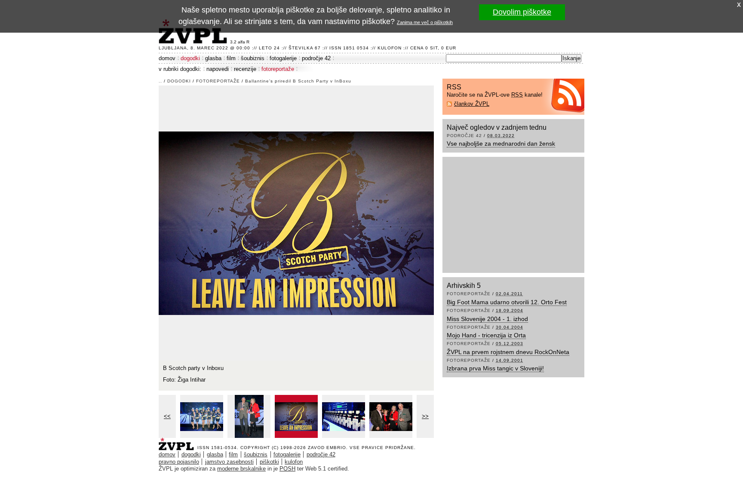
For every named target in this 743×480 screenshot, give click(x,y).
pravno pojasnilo (179, 462)
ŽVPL (178, 441)
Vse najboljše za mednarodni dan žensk (501, 143)
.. (160, 81)
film (231, 58)
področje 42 (316, 58)
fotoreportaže (277, 69)
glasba (213, 58)
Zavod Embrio (327, 447)
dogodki (190, 58)
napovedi (217, 69)
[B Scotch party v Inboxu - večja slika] (201, 416)
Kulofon (390, 48)
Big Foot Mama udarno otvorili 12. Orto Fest (507, 302)
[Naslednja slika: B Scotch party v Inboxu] (296, 222)
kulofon (294, 462)
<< (167, 416)
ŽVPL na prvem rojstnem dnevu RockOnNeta (508, 352)
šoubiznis (252, 58)
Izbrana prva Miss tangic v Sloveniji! (495, 368)
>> (425, 416)
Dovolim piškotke (522, 12)
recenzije (245, 69)
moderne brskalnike (241, 468)
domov (167, 58)
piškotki (269, 462)
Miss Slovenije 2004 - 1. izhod (487, 318)
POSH (287, 468)
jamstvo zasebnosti (229, 462)
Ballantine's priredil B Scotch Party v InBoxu (298, 81)
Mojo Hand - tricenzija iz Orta (486, 335)
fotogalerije (283, 58)
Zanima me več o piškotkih (425, 22)
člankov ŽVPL (471, 104)
